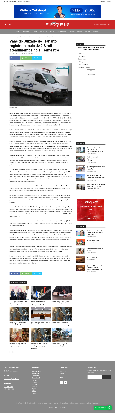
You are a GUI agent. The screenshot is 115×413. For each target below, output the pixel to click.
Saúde (82, 54)
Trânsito (82, 56)
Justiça (16, 37)
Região (34, 389)
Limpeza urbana (85, 67)
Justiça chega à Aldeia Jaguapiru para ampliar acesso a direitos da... (96, 158)
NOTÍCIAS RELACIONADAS (18, 282)
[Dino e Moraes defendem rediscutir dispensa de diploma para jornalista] (41, 314)
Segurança (83, 59)
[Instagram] (9, 24)
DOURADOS (80, 143)
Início (11, 37)
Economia (34, 382)
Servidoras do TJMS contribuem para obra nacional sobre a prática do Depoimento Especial (19, 345)
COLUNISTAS (81, 226)
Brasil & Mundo (36, 375)
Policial (34, 393)
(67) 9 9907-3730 (9, 389)
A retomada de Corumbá (94, 240)
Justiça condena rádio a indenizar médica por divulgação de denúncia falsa (62, 303)
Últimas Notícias (36, 371)
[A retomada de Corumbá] (80, 242)
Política (34, 391)
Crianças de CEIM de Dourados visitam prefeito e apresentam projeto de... (96, 167)
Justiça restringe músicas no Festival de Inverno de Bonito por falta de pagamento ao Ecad (40, 303)
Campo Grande (36, 378)
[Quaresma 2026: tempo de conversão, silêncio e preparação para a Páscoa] (80, 268)
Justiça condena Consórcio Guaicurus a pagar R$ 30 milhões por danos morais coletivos (62, 345)
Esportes (34, 386)
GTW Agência (62, 407)
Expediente (63, 371)
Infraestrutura (84, 64)
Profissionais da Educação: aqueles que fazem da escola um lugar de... (95, 232)
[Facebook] (5, 24)
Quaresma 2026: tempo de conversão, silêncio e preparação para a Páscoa (94, 267)
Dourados (34, 380)
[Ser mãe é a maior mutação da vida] (80, 251)
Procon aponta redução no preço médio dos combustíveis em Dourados (95, 149)
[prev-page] (11, 352)
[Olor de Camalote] (80, 259)
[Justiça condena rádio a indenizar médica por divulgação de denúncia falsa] (62, 293)
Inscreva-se (106, 377)
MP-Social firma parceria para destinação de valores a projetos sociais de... (96, 186)
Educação (34, 384)
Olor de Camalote (92, 257)
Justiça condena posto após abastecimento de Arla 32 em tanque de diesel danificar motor (61, 324)
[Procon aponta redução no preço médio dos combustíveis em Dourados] (80, 150)
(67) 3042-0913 (8, 387)
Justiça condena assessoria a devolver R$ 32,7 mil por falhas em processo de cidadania (19, 324)
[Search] (109, 24)
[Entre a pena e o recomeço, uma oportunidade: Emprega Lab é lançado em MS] (19, 293)
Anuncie (62, 373)
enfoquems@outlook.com (11, 379)
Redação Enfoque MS (17, 53)
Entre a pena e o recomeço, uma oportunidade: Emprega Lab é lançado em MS (18, 303)
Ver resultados (91, 74)
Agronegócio (35, 373)
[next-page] (13, 352)
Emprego (83, 62)
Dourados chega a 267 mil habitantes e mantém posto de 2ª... (95, 177)
